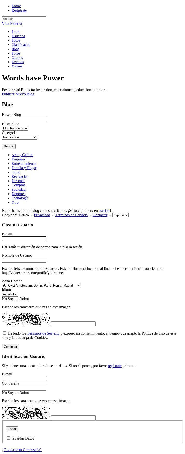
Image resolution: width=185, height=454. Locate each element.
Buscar (9, 146)
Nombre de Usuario (17, 255)
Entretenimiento (24, 163)
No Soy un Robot (15, 299)
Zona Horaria (12, 281)
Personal (18, 181)
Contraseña (10, 383)
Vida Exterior (12, 23)
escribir (104, 211)
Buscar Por (10, 124)
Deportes (18, 194)
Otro (15, 202)
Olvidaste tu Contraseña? (23, 450)
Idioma (7, 290)
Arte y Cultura (22, 155)
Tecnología (20, 198)
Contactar (100, 215)
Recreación (20, 176)
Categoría (9, 133)
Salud (16, 172)
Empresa (18, 159)
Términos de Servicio (71, 215)
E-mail (7, 234)
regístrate (115, 366)
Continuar (10, 347)
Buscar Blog (11, 114)
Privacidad (42, 215)
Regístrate (19, 10)
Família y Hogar (24, 168)
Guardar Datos (23, 438)
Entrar (16, 6)
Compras (18, 185)
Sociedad (19, 189)
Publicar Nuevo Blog (18, 94)
